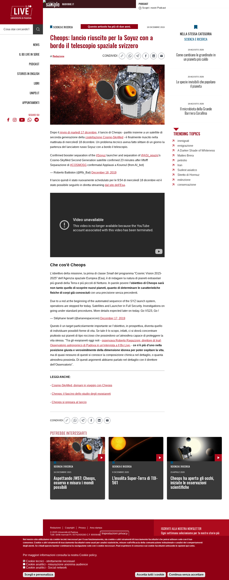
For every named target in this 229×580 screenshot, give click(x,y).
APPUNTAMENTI (30, 103)
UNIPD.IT (34, 93)
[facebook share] (145, 56)
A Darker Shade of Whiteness (196, 150)
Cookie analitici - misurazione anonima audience (57, 564)
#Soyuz (101, 155)
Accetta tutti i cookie (150, 574)
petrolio (182, 160)
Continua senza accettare (186, 574)
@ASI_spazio (150, 155)
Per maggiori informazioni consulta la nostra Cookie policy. (60, 555)
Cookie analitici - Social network (46, 567)
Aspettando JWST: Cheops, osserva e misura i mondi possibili (75, 482)
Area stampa (96, 528)
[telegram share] (138, 56)
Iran (179, 165)
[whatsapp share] (130, 56)
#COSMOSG (78, 165)
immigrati (183, 140)
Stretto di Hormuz (188, 174)
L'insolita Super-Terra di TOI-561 (135, 480)
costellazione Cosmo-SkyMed (104, 137)
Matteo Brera (185, 155)
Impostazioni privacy (115, 533)
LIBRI (36, 83)
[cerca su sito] (38, 29)
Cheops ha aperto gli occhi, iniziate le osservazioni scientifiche (192, 482)
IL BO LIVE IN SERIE (29, 54)
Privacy (82, 528)
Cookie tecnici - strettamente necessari (50, 561)
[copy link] (122, 56)
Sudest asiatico (187, 170)
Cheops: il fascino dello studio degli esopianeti (81, 393)
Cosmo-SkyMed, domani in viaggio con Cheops (82, 385)
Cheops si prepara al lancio (69, 402)
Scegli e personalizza (39, 574)
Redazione (58, 56)
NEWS (36, 45)
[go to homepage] (21, 12)
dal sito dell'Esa (115, 185)
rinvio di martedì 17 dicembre (78, 132)
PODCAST (34, 64)
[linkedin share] (153, 56)
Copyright (69, 528)
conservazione (186, 184)
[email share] (161, 56)
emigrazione (185, 145)
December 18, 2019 (103, 172)
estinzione (184, 179)
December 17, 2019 (112, 318)
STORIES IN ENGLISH (28, 74)
